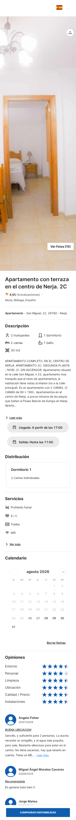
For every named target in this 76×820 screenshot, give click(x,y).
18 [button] (22, 609)
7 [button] (46, 593)
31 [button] (13, 626)
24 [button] (13, 618)
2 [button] (62, 586)
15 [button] (54, 601)
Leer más (42, 755)
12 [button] (30, 601)
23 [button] (62, 609)
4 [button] (22, 593)
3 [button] (14, 593)
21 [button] (46, 609)
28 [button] (46, 618)
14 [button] (46, 601)
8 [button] (54, 593)
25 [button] (22, 618)
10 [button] (13, 601)
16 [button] (62, 601)
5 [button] (30, 593)
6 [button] (38, 593)
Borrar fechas (56, 642)
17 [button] (13, 609)
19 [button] (30, 609)
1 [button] (54, 586)
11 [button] (22, 601)
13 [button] (38, 601)
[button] (13, 572)
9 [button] (62, 593)
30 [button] (62, 618)
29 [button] (54, 618)
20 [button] (38, 609)
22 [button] (54, 609)
